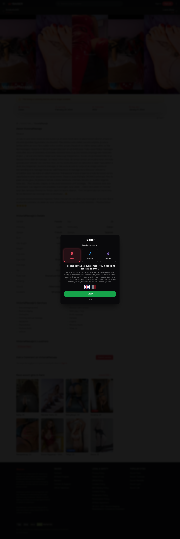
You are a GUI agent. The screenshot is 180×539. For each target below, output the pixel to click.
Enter (90, 294)
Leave (90, 300)
